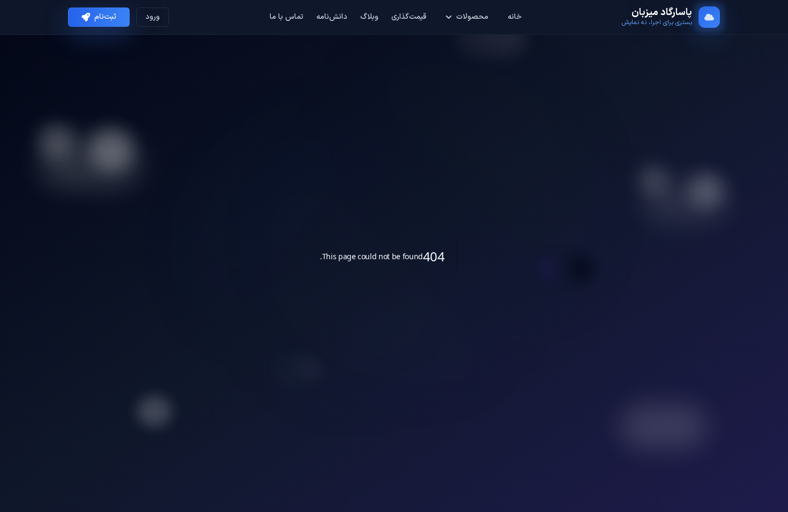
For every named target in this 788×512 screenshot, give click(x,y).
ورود (152, 16)
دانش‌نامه (331, 17)
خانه (515, 17)
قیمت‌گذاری (408, 17)
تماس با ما (286, 17)
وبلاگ (369, 17)
